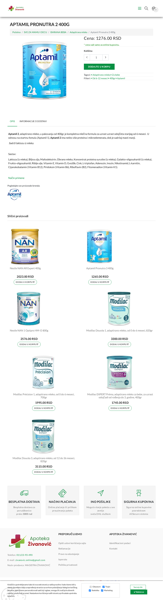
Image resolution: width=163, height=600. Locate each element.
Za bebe (116, 74)
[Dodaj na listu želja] (36, 262)
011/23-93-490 (24, 555)
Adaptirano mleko (101, 74)
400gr (112, 78)
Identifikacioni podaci (120, 543)
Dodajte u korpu (99, 66)
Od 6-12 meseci (100, 78)
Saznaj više (138, 587)
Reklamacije (64, 548)
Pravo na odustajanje (68, 554)
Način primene (16, 177)
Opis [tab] (12, 121)
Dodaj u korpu (24, 282)
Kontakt (113, 548)
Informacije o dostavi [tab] (33, 121)
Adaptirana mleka (78, 32)
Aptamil (121, 78)
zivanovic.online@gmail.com (30, 560)
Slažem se (140, 592)
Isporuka (62, 559)
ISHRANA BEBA (58, 32)
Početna (16, 32)
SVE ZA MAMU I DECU (35, 32)
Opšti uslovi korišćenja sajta (72, 543)
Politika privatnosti (67, 564)
